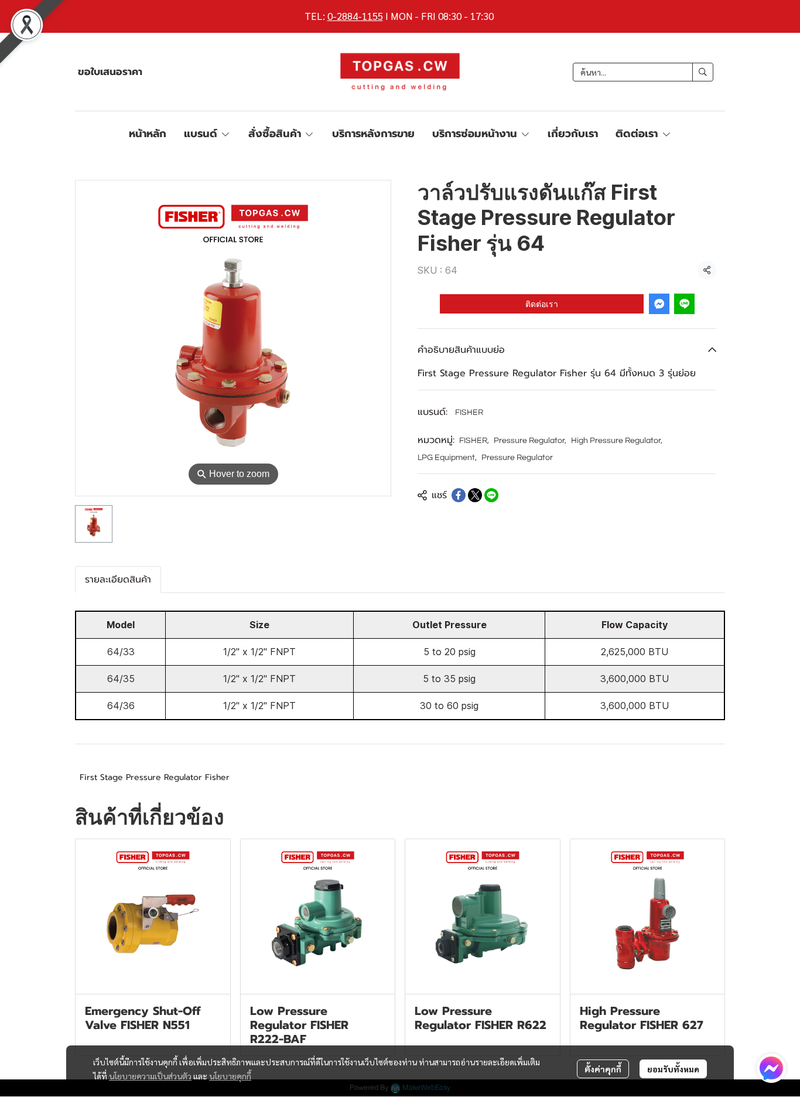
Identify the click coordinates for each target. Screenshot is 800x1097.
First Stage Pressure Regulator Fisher (155, 777)
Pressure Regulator (530, 441)
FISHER (469, 412)
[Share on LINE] (491, 495)
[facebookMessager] (771, 1068)
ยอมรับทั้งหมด (673, 1069)
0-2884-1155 (355, 15)
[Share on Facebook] (459, 495)
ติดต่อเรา (541, 303)
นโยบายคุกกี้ (230, 1076)
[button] (643, 72)
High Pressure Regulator (616, 441)
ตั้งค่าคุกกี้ (602, 1069)
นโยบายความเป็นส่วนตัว (150, 1076)
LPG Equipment (447, 458)
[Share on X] (475, 495)
